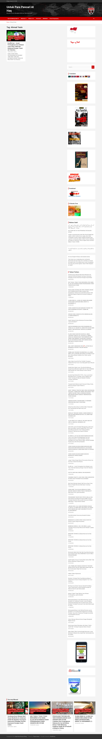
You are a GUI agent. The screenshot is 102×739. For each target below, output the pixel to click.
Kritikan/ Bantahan (18, 38)
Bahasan (23, 18)
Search (93, 67)
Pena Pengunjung (54, 18)
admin (15, 51)
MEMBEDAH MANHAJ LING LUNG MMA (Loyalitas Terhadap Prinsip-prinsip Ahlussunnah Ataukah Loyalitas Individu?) (81, 528)
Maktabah (45, 18)
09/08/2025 (77, 723)
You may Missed (13, 699)
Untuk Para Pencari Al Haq (21, 736)
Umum (9, 39)
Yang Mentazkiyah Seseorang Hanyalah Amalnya (79, 515)
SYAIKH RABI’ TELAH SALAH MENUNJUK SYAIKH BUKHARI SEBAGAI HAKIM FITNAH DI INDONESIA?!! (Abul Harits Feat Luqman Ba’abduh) (80, 491)
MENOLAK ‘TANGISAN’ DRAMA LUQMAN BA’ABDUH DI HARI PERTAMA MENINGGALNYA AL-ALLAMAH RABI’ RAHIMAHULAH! (80, 414)
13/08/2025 (55, 730)
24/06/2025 (10, 51)
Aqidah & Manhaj (12, 36)
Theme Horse (36, 736)
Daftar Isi (30, 18)
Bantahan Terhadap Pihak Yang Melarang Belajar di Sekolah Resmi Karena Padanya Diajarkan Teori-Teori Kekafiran (80, 580)
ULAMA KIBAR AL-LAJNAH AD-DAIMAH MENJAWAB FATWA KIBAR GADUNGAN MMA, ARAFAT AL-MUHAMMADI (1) (80, 302)
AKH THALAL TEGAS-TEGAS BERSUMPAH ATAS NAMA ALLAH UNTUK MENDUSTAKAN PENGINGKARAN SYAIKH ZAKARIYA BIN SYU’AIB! (81, 284)
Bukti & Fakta (20, 36)
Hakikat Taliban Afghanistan (74, 573)
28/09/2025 (10, 726)
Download (38, 18)
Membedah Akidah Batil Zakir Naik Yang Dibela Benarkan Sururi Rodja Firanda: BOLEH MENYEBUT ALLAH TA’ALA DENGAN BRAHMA (81, 554)
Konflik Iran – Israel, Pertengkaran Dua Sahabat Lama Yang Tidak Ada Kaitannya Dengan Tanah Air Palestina (16, 46)
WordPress (52, 736)
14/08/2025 (32, 725)
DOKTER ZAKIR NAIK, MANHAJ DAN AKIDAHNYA (79, 472)
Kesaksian (10, 38)
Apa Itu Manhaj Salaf (13, 18)
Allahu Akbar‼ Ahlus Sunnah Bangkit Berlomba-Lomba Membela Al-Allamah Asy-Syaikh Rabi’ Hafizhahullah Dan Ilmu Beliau (81, 633)
